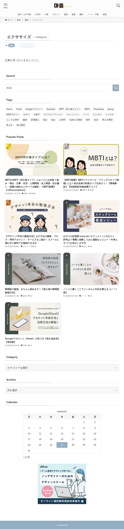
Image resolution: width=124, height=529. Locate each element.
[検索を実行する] (116, 87)
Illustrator (50, 108)
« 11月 (26, 456)
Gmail (19, 108)
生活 (96, 119)
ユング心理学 (12, 119)
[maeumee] (62, 5)
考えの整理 (107, 119)
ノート (86, 114)
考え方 (9, 125)
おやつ (26, 114)
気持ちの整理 (75, 119)
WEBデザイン (13, 114)
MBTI (87, 108)
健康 (25, 119)
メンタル (109, 114)
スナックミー (73, 114)
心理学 (62, 119)
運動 (11, 45)
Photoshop (99, 108)
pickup (111, 108)
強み (53, 119)
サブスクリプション (53, 114)
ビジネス (97, 114)
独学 (88, 119)
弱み (45, 119)
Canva (9, 108)
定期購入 (35, 119)
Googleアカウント (34, 108)
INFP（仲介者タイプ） (70, 108)
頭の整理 (20, 125)
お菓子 (37, 114)
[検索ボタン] (118, 5)
